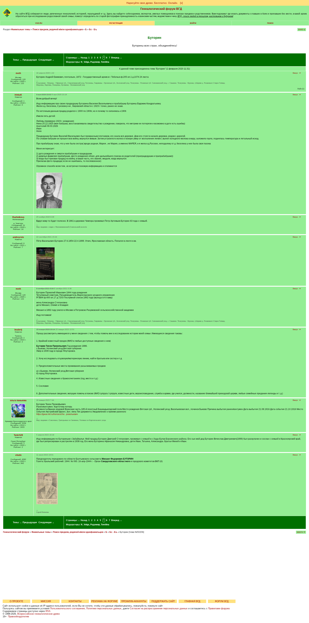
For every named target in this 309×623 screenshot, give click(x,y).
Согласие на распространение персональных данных (159, 608)
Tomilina (105, 62)
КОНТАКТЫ (75, 601)
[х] (181, 2)
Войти (193, 23)
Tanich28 (18, 435)
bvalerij (18, 329)
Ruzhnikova (18, 217)
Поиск (270, 23)
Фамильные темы (20, 29)
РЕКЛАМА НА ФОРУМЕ (104, 601)
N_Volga (85, 62)
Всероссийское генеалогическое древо (38, 613)
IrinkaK (18, 95)
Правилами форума (219, 608)
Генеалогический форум (16, 532)
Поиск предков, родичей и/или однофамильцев (58, 29)
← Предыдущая (28, 60)
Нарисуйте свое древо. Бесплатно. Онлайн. (152, 2)
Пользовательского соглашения (67, 608)
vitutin (18, 455)
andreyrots (18, 237)
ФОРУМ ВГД (222, 601)
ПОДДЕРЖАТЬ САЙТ (163, 601)
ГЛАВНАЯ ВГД (192, 601)
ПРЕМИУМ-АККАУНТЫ (133, 601)
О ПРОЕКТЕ (16, 601)
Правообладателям (18, 616)
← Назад (82, 57)
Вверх (295, 73)
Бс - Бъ (93, 29)
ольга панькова (18, 400)
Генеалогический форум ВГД (161, 8)
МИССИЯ (46, 601)
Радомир (95, 62)
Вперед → (116, 57)
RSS (48, 611)
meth (18, 73)
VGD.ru (38, 23)
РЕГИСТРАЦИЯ (115, 23)
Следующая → (46, 60)
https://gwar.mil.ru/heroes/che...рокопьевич (57, 414)
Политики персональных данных (103, 608)
